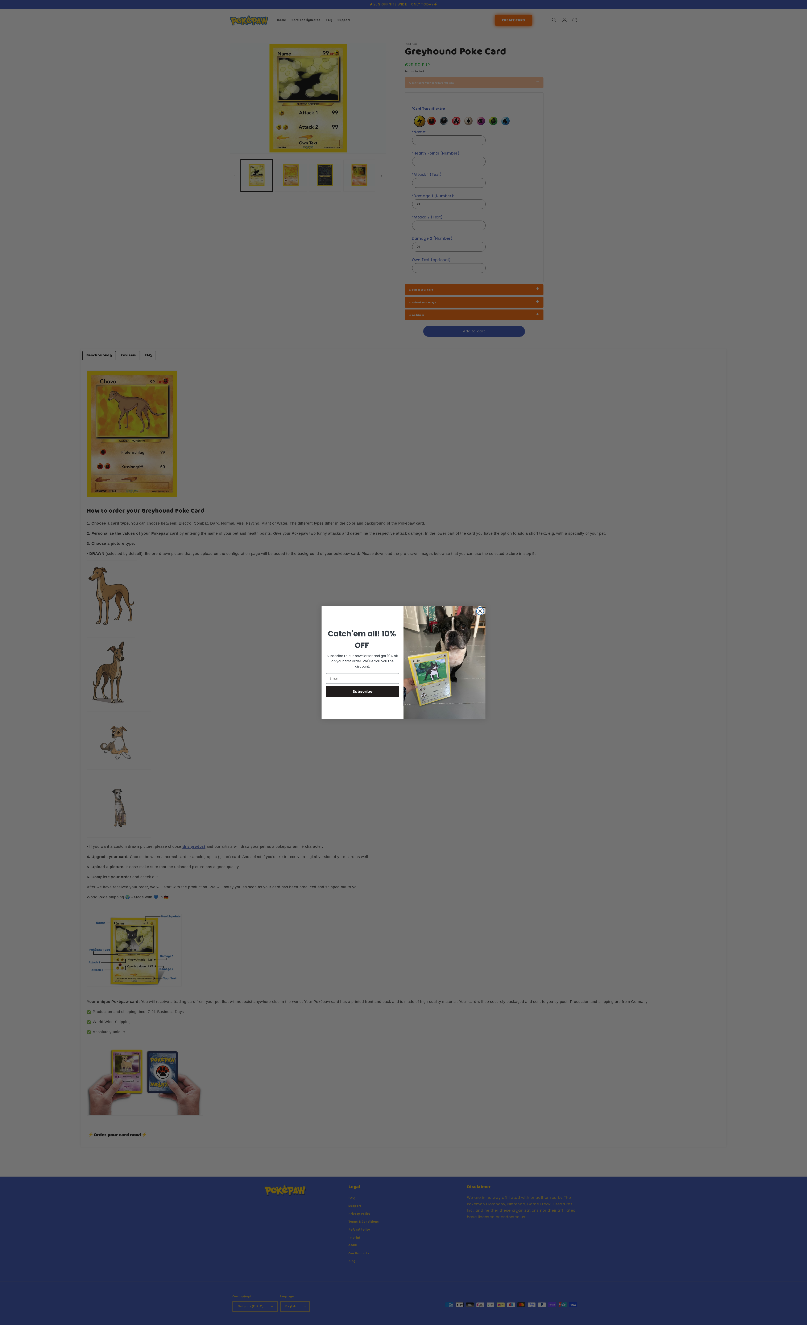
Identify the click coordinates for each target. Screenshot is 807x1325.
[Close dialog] (480, 611)
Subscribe (363, 691)
